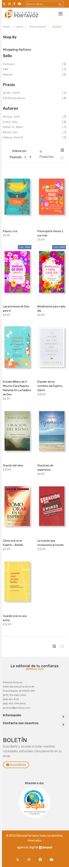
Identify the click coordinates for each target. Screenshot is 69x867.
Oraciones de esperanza (45, 467)
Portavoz (9, 64)
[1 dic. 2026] (17, 273)
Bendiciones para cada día (51, 308)
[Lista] (60, 158)
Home (6, 26)
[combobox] (44, 4)
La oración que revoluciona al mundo (50, 543)
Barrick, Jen (10, 132)
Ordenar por (19, 151)
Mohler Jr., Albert (13, 127)
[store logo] (21, 14)
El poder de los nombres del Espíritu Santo (49, 386)
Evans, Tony (10, 122)
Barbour (8, 74)
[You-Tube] (51, 857)
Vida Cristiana (38, 26)
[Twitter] (18, 857)
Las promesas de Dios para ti (16, 308)
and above (14, 98)
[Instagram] (30, 857)
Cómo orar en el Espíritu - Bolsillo (13, 543)
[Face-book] (41, 857)
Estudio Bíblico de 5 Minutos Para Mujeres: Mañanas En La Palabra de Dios (17, 388)
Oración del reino (13, 465)
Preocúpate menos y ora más (50, 233)
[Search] (57, 4)
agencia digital (27, 847)
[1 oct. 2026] (51, 273)
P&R (5, 69)
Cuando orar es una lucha (14, 618)
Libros (20, 26)
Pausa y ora (10, 231)
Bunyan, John (11, 116)
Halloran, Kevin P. (13, 137)
